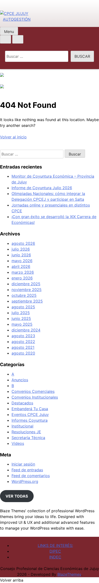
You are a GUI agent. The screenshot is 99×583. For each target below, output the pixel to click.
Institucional (22, 426)
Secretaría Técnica (28, 437)
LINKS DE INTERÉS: (55, 545)
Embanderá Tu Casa (30, 408)
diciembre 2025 (26, 283)
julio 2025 (21, 312)
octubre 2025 (24, 295)
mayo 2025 (22, 324)
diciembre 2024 (26, 330)
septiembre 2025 (27, 301)
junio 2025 (21, 318)
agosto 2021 (23, 347)
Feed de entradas (27, 469)
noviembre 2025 (27, 289)
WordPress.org (25, 481)
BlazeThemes (69, 574)
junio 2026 (21, 255)
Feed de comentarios (31, 475)
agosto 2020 (23, 353)
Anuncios (20, 379)
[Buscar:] (36, 56)
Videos (18, 443)
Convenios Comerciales (33, 391)
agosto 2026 (23, 243)
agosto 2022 (23, 341)
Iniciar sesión (23, 464)
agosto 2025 (23, 306)
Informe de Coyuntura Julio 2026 (42, 187)
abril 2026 (21, 266)
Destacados (22, 403)
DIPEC (55, 551)
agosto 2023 (23, 335)
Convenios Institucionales (35, 397)
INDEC (55, 557)
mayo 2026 (22, 260)
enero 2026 (22, 278)
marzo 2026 (23, 272)
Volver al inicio (13, 137)
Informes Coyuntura (30, 420)
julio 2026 (21, 249)
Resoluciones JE (26, 431)
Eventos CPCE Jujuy (30, 414)
